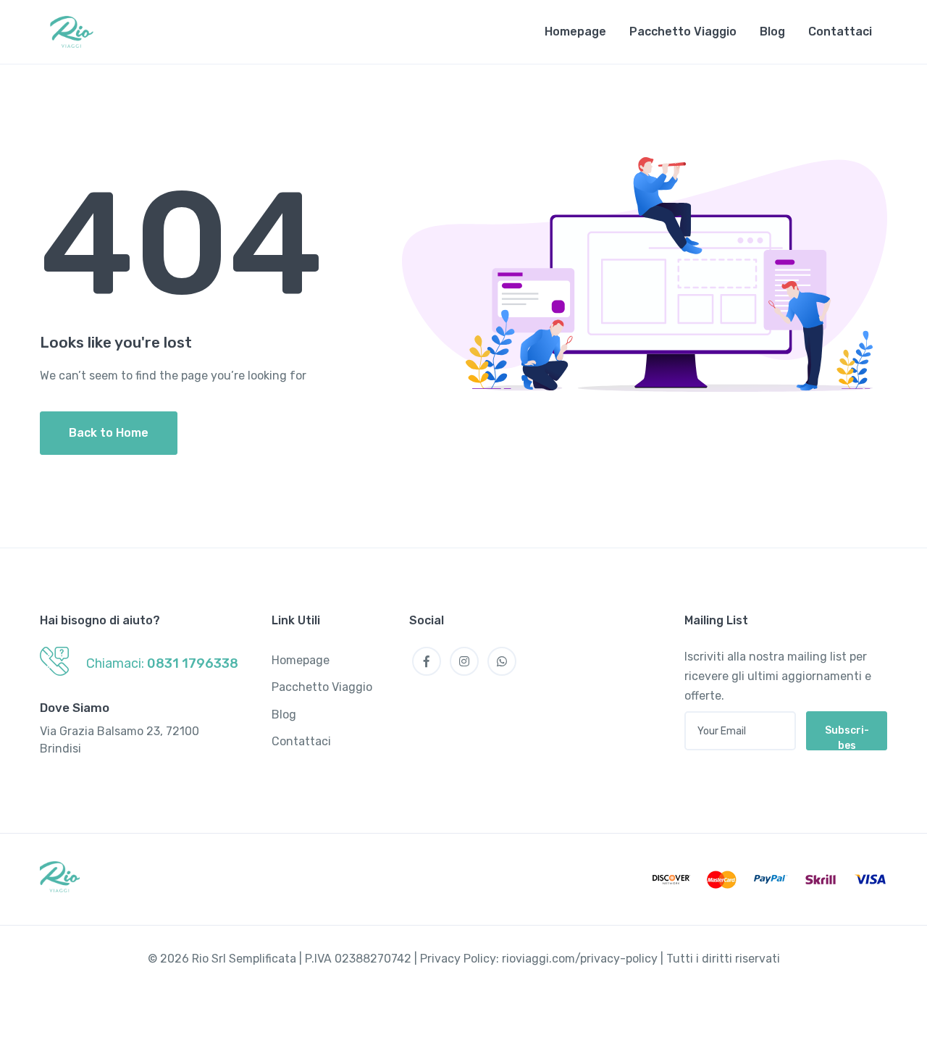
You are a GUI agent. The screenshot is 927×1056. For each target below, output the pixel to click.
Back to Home (108, 433)
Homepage (575, 31)
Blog (772, 31)
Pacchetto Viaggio (683, 31)
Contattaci (840, 31)
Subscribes (847, 737)
